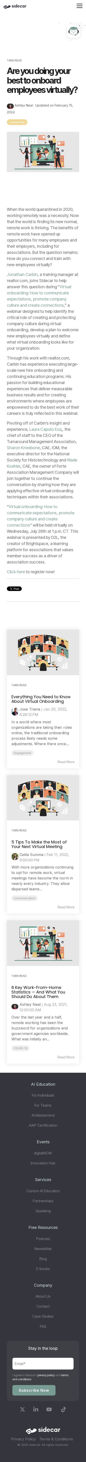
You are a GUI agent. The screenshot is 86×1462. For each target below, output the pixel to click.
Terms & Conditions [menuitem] (56, 1439)
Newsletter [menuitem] (43, 1248)
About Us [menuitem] (43, 1296)
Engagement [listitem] (22, 753)
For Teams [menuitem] (43, 1105)
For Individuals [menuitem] (43, 1095)
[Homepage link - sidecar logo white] (43, 1432)
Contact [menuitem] (43, 1306)
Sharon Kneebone (23, 447)
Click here (16, 571)
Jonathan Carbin (22, 274)
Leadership (17, 122)
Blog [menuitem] (43, 1258)
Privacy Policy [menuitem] (23, 1439)
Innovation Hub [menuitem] (43, 1163)
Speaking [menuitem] (43, 1211)
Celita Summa (31, 854)
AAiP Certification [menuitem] (43, 1125)
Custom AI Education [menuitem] (43, 1191)
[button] (80, 5)
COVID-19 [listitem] (20, 1048)
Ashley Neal (24, 105)
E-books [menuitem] (43, 1268)
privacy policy (46, 1375)
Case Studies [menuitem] (43, 1316)
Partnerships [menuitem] (43, 1201)
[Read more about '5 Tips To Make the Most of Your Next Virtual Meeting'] (43, 798)
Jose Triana (29, 709)
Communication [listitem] (24, 898)
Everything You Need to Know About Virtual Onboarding (41, 699)
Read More (66, 762)
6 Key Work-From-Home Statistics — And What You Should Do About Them (38, 992)
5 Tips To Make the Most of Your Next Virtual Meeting (39, 844)
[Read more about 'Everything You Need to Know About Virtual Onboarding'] (43, 652)
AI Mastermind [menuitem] (43, 1115)
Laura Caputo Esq (45, 429)
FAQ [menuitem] (43, 1326)
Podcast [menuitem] (43, 1238)
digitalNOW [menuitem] (43, 1153)
